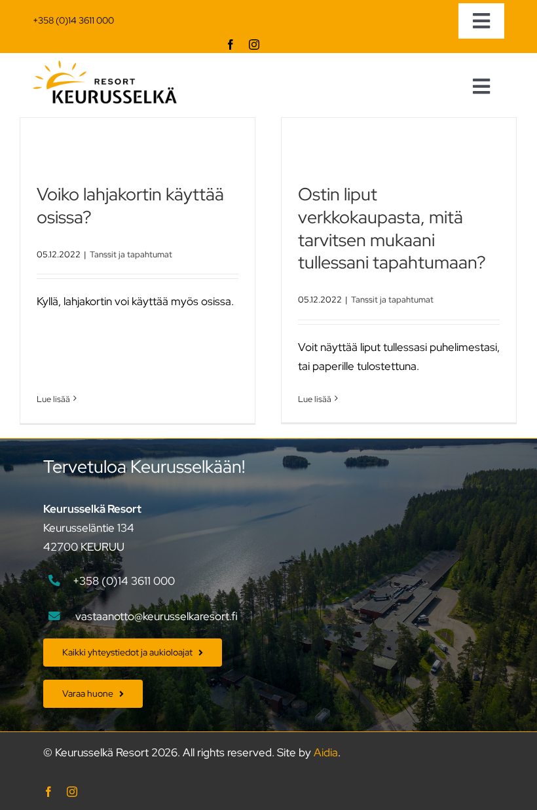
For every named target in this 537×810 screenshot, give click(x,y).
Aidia (326, 752)
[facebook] (230, 44)
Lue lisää (53, 399)
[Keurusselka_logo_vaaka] (105, 65)
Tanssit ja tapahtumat (131, 254)
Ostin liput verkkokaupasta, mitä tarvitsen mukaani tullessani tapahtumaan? (392, 228)
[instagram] (254, 44)
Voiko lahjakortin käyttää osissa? (130, 206)
